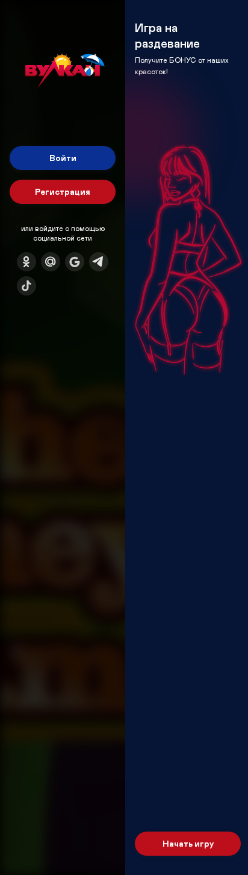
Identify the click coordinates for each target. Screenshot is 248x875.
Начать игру (188, 843)
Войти (62, 157)
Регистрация (62, 191)
